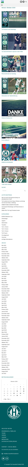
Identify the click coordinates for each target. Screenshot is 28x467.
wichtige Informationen (7, 239)
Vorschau (4, 237)
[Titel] (2, 1)
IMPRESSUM (5, 439)
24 (20, 393)
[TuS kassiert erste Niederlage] (14, 19)
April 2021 (4, 266)
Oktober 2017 (5, 342)
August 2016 (5, 371)
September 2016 (6, 369)
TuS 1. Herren (5, 226)
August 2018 (5, 321)
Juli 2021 (4, 264)
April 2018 (4, 330)
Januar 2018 (5, 336)
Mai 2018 (4, 328)
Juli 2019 (4, 299)
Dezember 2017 (5, 338)
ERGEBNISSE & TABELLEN (9, 431)
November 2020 (5, 270)
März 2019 (4, 307)
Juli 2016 (4, 373)
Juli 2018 (4, 324)
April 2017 (4, 354)
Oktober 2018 (5, 317)
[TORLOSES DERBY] (14, 174)
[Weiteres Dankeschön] (14, 108)
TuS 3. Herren (5, 229)
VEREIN (4, 435)
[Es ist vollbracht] (14, 130)
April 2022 (4, 247)
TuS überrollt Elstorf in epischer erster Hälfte (12, 51)
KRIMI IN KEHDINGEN (7, 162)
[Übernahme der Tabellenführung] (14, 86)
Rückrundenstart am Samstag (9, 73)
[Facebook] (21, 2)
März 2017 (4, 357)
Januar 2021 (5, 268)
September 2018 (6, 319)
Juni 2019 (4, 301)
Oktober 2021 (5, 257)
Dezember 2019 (5, 288)
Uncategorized (5, 235)
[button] (26, 1)
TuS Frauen (4, 233)
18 (23, 391)
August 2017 (5, 346)
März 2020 (4, 282)
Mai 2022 (4, 245)
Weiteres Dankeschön (7, 118)
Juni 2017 (4, 350)
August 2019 (5, 297)
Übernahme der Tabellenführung (9, 95)
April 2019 (4, 305)
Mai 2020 (4, 278)
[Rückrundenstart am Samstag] (14, 64)
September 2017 (6, 344)
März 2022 (4, 249)
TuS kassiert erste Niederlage (9, 29)
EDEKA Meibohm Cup (7, 216)
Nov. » (8, 399)
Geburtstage (5, 218)
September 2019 (6, 295)
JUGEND (4, 437)
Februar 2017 (5, 359)
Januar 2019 (5, 311)
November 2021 (5, 255)
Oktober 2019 (5, 293)
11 (23, 389)
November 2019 (5, 290)
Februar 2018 (5, 334)
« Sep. (5, 399)
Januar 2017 (5, 361)
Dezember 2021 (5, 253)
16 (17, 391)
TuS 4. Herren (5, 231)
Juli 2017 (4, 348)
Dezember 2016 (5, 363)
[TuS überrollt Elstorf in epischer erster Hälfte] (14, 41)
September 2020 (6, 274)
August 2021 (5, 262)
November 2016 (5, 365)
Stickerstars (4, 222)
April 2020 (4, 280)
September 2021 (6, 260)
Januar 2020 (5, 286)
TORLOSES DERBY (7, 184)
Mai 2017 (4, 352)
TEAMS (3, 433)
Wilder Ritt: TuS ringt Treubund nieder (11, 210)
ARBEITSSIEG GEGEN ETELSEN (10, 204)
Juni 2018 (4, 326)
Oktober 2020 (5, 272)
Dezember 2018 (5, 313)
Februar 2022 (5, 251)
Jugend (3, 220)
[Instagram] (23, 2)
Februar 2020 (5, 284)
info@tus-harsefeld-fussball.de (11, 453)
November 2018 (5, 315)
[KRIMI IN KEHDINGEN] (14, 152)
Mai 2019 (4, 303)
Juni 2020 (4, 276)
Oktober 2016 (5, 367)
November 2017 (5, 340)
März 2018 (4, 332)
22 (14, 393)
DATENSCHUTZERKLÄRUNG (9, 441)
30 (17, 395)
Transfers (4, 224)
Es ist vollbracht (5, 140)
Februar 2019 (5, 309)
